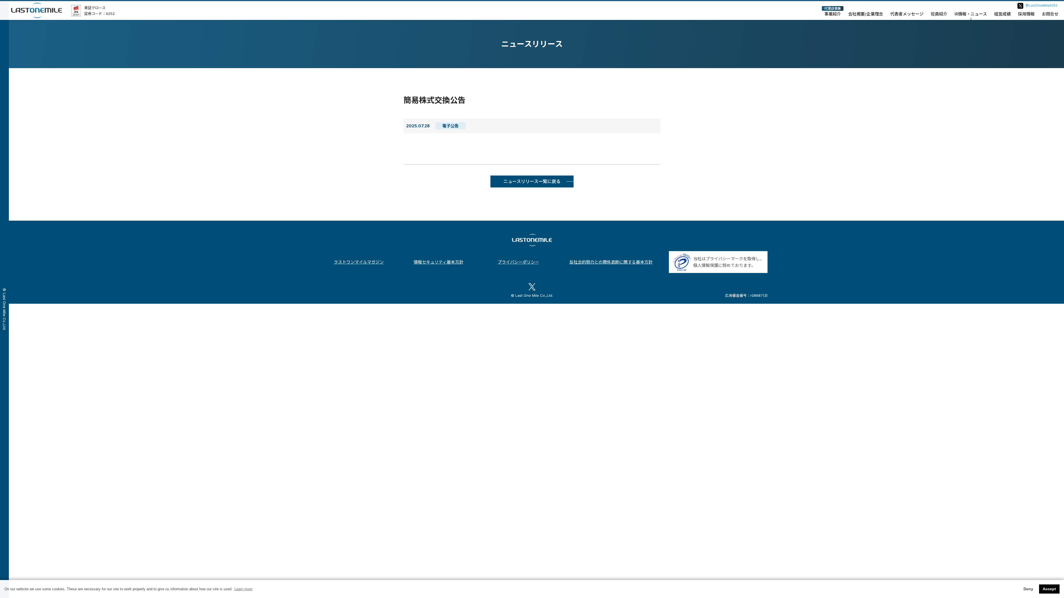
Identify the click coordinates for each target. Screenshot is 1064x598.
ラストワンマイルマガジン (359, 262)
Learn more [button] (243, 589)
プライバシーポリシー (518, 262)
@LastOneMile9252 (1041, 5)
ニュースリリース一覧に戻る (532, 181)
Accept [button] (1049, 589)
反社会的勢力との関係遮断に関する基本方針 (611, 262)
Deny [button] (1028, 589)
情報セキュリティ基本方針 (438, 262)
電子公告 (450, 125)
